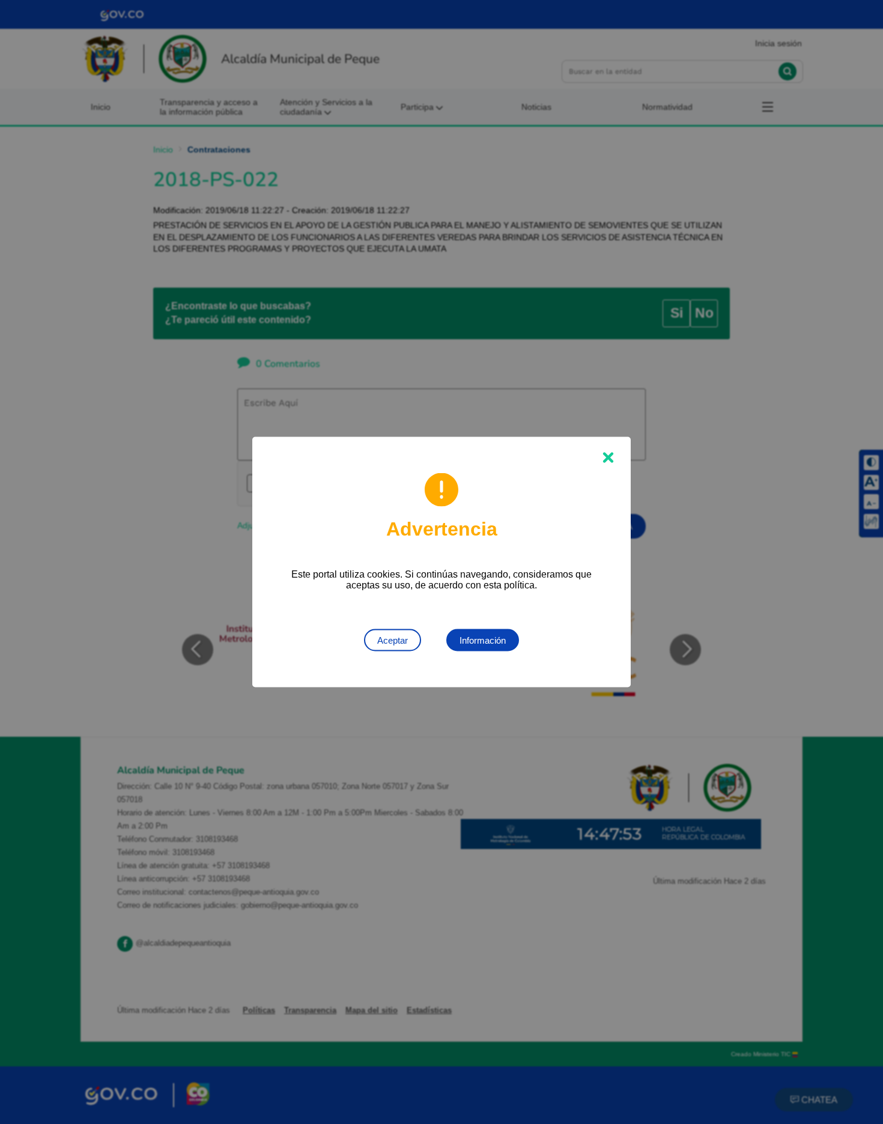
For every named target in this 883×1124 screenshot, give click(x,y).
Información (483, 640)
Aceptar (392, 640)
